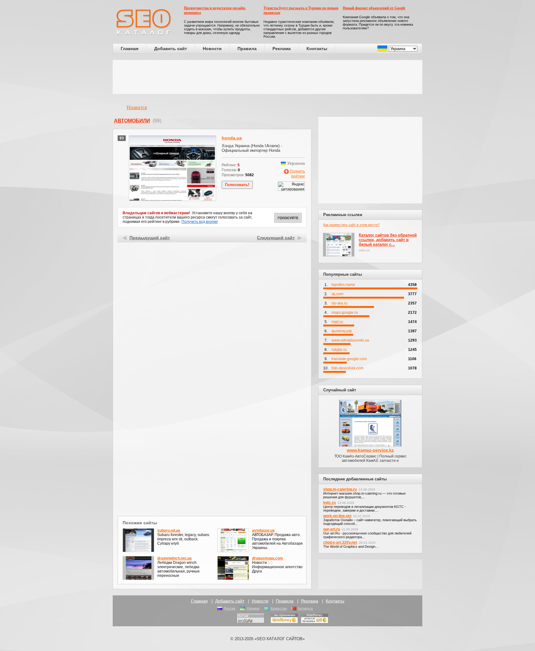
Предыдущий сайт (149, 237)
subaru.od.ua (168, 530)
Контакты (317, 48)
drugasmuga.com (267, 558)
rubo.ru (364, 250)
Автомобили (132, 120)
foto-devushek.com (347, 368)
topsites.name (343, 285)
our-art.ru (331, 529)
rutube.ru (339, 349)
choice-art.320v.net (340, 542)
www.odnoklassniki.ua (350, 340)
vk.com (337, 294)
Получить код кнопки (199, 221)
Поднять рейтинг (297, 173)
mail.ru (337, 322)
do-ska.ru (339, 303)
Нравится (137, 107)
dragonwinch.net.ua (174, 558)
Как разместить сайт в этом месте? (351, 225)
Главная (129, 48)
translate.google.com (349, 359)
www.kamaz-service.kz (370, 450)
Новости (212, 48)
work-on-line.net (337, 516)
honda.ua (232, 137)
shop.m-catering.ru (340, 489)
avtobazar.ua (263, 530)
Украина (252, 608)
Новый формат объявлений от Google (374, 8)
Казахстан (279, 608)
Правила (247, 48)
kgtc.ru (329, 502)
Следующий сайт (276, 237)
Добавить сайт (170, 48)
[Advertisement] (267, 77)
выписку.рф (342, 331)
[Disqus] (212, 434)
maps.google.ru (345, 312)
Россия (229, 608)
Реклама (281, 48)
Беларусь (305, 608)
